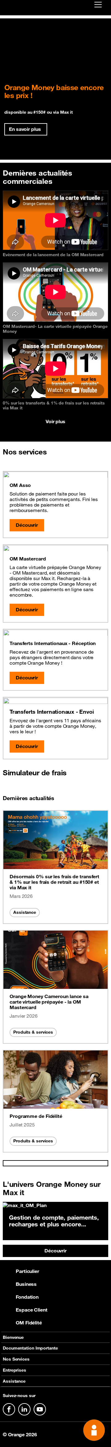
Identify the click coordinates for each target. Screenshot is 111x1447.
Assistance (24, 912)
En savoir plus (25, 129)
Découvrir (55, 1251)
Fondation (27, 1297)
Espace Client (31, 1310)
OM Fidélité (29, 1323)
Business (26, 1284)
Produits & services (33, 1032)
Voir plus (55, 421)
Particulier (27, 1271)
